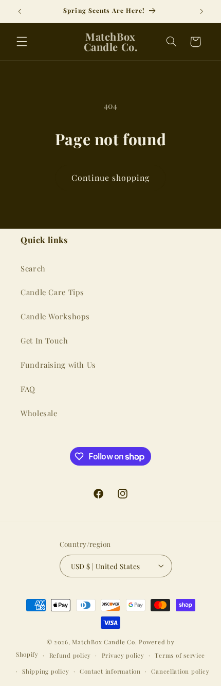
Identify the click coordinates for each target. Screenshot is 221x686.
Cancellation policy (180, 671)
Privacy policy (123, 655)
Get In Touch (44, 340)
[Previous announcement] (19, 11)
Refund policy (70, 655)
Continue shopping (110, 177)
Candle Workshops (55, 316)
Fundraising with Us (58, 364)
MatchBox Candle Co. (104, 642)
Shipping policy (45, 671)
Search (33, 268)
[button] (21, 42)
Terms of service (180, 655)
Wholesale (39, 413)
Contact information (110, 671)
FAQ (28, 389)
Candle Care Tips (52, 292)
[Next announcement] (201, 11)
